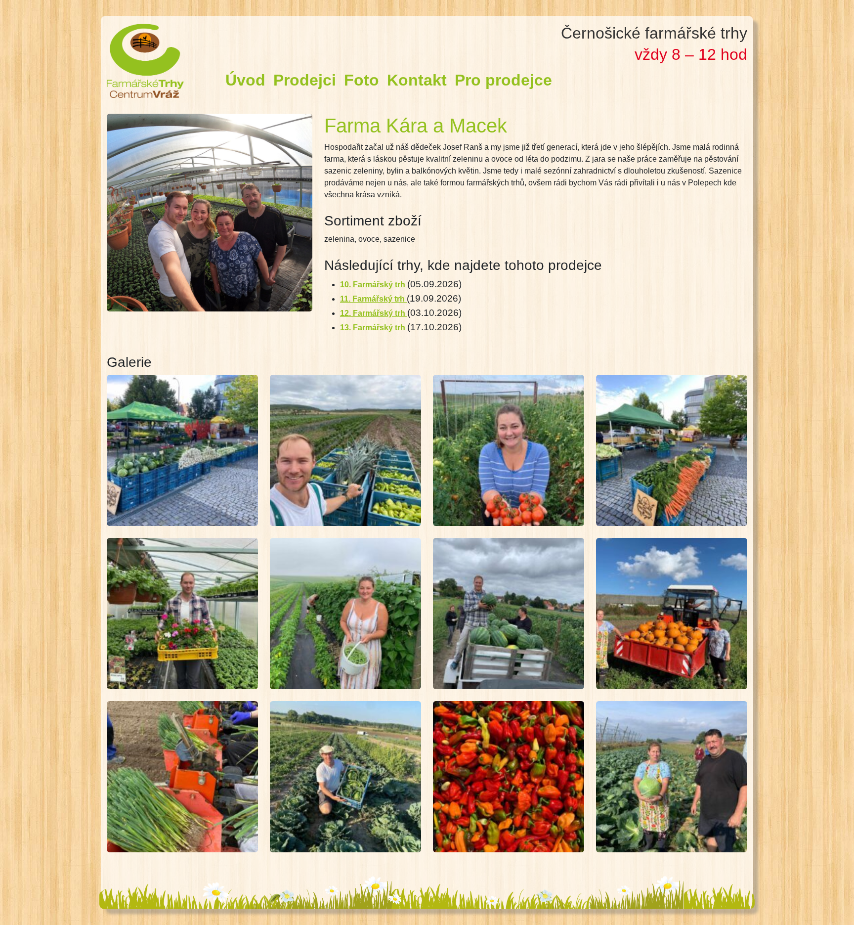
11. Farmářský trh (373, 299)
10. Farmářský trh (373, 284)
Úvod (245, 80)
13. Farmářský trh (373, 327)
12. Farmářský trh (373, 313)
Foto (361, 80)
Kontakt (417, 80)
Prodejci (304, 80)
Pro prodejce (503, 80)
